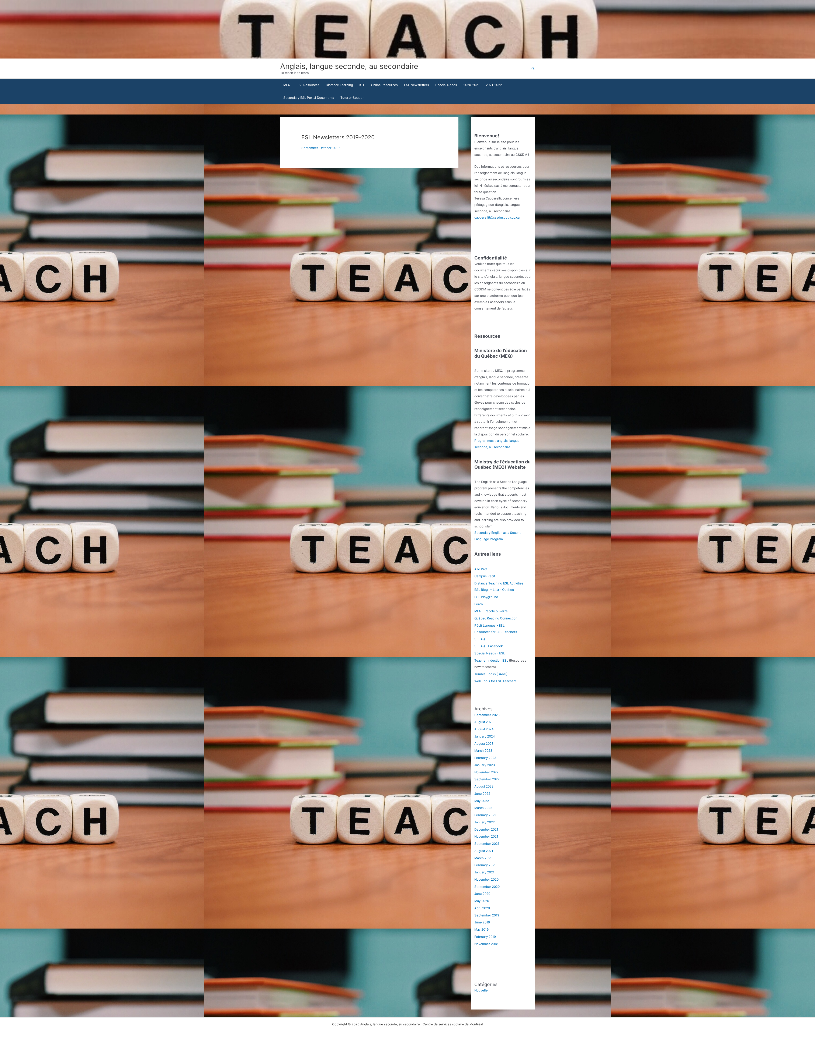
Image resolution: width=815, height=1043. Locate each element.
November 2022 (486, 772)
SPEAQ (479, 639)
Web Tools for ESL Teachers (495, 681)
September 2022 (487, 779)
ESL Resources (308, 85)
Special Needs (446, 85)
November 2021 (486, 836)
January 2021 (484, 872)
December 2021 (486, 829)
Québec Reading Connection (495, 618)
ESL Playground (486, 597)
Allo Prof (480, 569)
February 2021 (485, 865)
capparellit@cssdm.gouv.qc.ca (497, 217)
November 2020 (486, 879)
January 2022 (484, 822)
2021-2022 (494, 85)
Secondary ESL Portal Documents (308, 98)
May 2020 (481, 901)
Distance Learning (339, 85)
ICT (362, 85)
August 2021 (483, 851)
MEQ (286, 85)
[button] (533, 68)
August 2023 (484, 744)
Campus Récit (484, 576)
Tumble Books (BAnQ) (490, 674)
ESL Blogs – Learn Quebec (494, 590)
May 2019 (481, 929)
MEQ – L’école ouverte (491, 611)
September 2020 (487, 887)
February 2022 (485, 815)
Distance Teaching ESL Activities (498, 583)
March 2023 (483, 751)
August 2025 (483, 722)
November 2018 (486, 944)
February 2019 (485, 937)
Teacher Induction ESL (491, 660)
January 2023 (484, 765)
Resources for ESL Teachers (495, 632)
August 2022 (483, 786)
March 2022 (483, 808)
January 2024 (484, 736)
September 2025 (487, 715)
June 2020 (482, 894)
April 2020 (482, 908)
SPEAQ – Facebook (488, 646)
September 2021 (486, 844)
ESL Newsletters (416, 85)
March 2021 (483, 858)
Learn (478, 604)
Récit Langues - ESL (489, 625)
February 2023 (485, 758)
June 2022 (482, 794)
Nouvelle (481, 990)
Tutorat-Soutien (352, 98)
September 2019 (486, 915)
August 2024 (484, 729)
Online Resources (384, 85)
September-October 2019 (320, 148)
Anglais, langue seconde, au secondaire (349, 66)
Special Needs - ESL (489, 653)
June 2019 (482, 922)
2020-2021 (471, 85)
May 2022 (481, 801)
